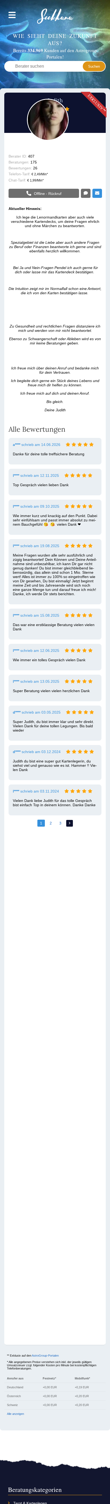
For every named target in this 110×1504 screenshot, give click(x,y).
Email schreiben (97, 193)
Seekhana (55, 16)
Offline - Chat (86, 193)
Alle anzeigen (15, 1413)
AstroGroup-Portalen (45, 1355)
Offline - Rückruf (47, 193)
